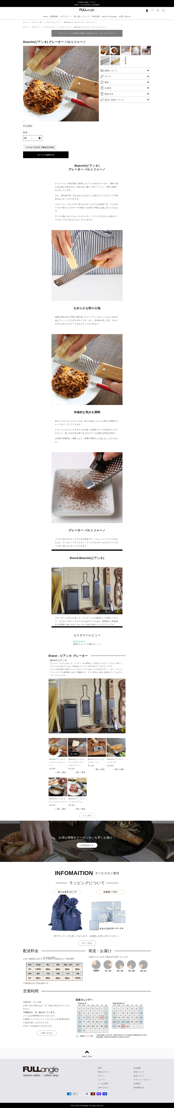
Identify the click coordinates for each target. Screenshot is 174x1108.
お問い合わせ (125, 16)
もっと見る (87, 815)
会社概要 (137, 1068)
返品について (139, 1076)
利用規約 (137, 1083)
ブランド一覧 (37, 22)
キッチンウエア (49, 27)
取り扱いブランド (82, 16)
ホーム (25, 22)
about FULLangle (109, 16)
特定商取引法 (139, 1088)
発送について (139, 1072)
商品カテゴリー (104, 1072)
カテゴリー (65, 16)
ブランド (101, 1076)
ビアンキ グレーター (53, 22)
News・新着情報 (50, 16)
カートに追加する (45, 154)
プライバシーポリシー (142, 1080)
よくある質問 (103, 1083)
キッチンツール (65, 27)
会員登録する (87, 845)
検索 (99, 1068)
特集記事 (96, 16)
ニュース (101, 1080)
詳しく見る (87, 943)
